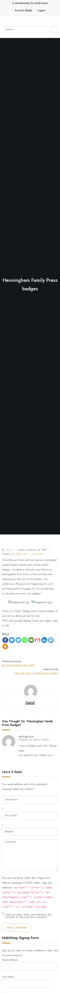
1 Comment (36, 554)
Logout (41, 10)
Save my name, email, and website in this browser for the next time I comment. (29, 915)
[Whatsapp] (25, 640)
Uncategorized (19, 554)
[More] (5, 646)
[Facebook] (5, 640)
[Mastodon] (51, 640)
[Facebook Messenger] (12, 640)
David (9, 549)
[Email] (31, 640)
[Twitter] (18, 640)
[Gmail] (38, 640)
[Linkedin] (44, 640)
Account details (23, 10)
